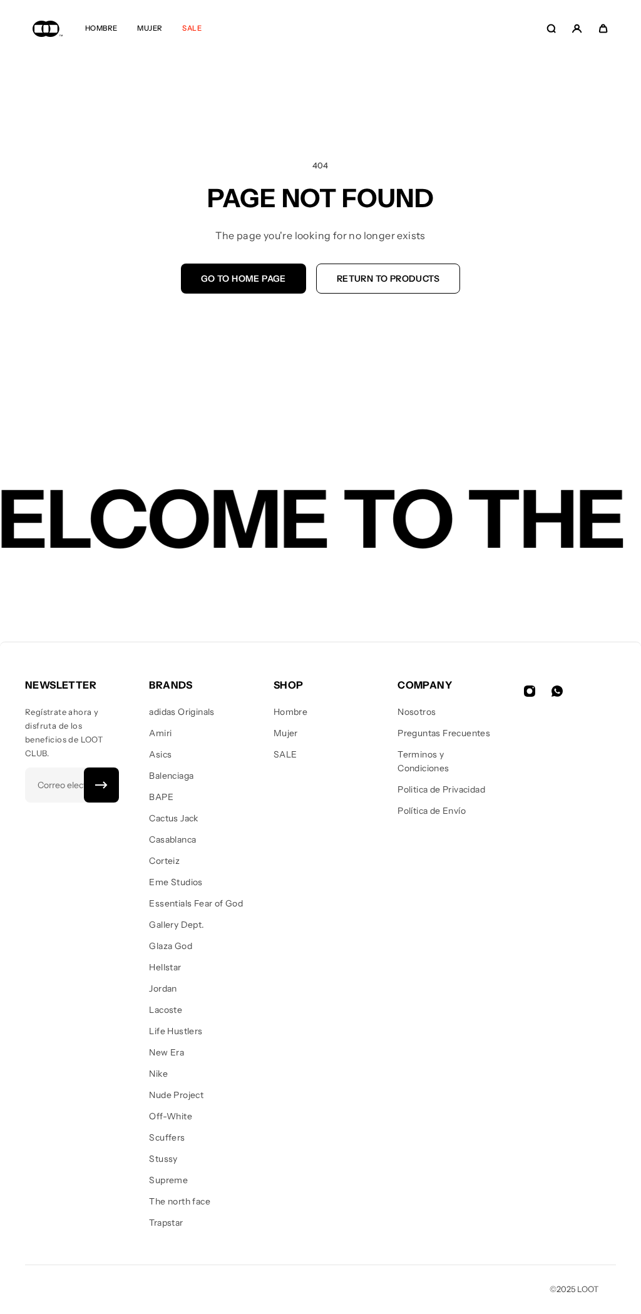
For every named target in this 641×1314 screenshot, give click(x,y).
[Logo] (48, 28)
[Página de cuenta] (577, 28)
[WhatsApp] (557, 691)
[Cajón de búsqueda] (551, 28)
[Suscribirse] (101, 785)
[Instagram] (529, 691)
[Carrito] (603, 28)
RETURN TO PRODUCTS (388, 278)
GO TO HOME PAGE (243, 278)
